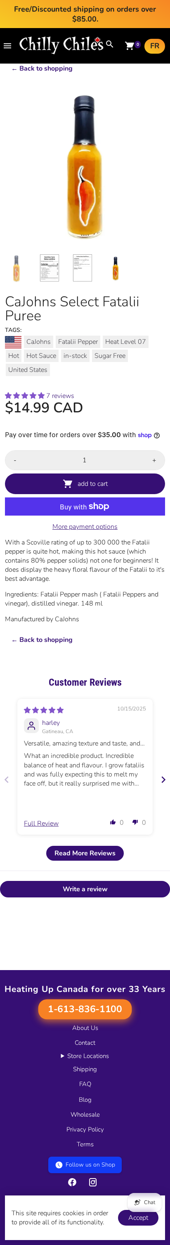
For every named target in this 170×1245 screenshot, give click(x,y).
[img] (44, 710)
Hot (13, 355)
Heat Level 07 (125, 341)
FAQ (85, 1084)
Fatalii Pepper (78, 341)
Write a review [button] (85, 889)
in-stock (75, 355)
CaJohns (38, 341)
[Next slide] (163, 779)
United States (27, 369)
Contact (85, 1043)
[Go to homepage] (61, 52)
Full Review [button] (41, 823)
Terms (85, 1144)
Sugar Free (109, 355)
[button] (25, 395)
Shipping (85, 1069)
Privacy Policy (85, 1129)
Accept (138, 1217)
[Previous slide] (6, 779)
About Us (85, 1028)
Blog (85, 1100)
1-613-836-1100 (85, 1009)
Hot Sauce (41, 355)
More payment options (85, 526)
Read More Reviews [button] (85, 853)
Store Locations (88, 1056)
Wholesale (85, 1114)
